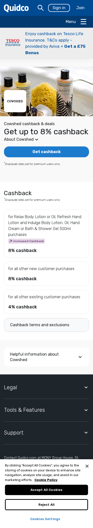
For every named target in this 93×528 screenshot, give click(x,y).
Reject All (46, 504)
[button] (46, 43)
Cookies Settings (45, 519)
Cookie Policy (46, 480)
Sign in (59, 7)
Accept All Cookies (46, 490)
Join (80, 7)
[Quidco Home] (16, 8)
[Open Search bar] (40, 7)
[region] (46, 493)
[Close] (87, 466)
